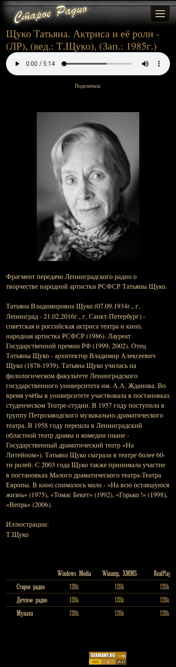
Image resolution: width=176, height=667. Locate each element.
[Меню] (160, 13)
